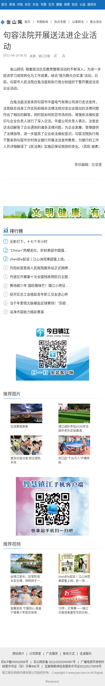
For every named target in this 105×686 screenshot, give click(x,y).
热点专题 (60, 22)
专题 (44, 4)
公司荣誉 (35, 653)
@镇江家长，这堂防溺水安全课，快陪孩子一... (26, 579)
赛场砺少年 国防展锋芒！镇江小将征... (39, 286)
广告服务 (52, 653)
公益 (83, 4)
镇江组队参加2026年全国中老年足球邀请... (73, 428)
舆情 (67, 4)
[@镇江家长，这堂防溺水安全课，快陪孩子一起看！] (26, 563)
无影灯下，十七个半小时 (28, 241)
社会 (36, 4)
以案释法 (78, 22)
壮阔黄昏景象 (19, 426)
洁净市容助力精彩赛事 (27, 312)
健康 (59, 4)
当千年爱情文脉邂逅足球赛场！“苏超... (39, 303)
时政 (20, 4)
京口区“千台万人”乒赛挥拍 (74, 460)
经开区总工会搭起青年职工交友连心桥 (39, 294)
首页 (4, 4)
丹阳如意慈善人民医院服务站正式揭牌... (40, 268)
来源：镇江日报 (40, 56)
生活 (51, 4)
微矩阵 (91, 4)
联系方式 (69, 653)
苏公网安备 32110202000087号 (54, 662)
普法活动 (96, 22)
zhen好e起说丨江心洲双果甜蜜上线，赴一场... (74, 579)
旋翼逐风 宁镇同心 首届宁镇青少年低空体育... (25, 610)
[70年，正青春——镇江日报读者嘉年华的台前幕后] (74, 595)
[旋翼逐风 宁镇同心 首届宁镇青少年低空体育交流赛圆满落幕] (26, 595)
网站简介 (18, 653)
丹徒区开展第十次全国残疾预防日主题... (40, 277)
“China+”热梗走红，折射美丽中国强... (38, 250)
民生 (28, 4)
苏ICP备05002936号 (14, 662)
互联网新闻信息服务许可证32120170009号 (73, 666)
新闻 (12, 4)
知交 (75, 4)
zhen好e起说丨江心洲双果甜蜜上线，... (40, 259)
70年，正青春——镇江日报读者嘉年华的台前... (74, 610)
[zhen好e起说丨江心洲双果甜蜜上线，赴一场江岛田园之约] (74, 563)
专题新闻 (42, 22)
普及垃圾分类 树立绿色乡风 (25, 460)
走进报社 (86, 653)
